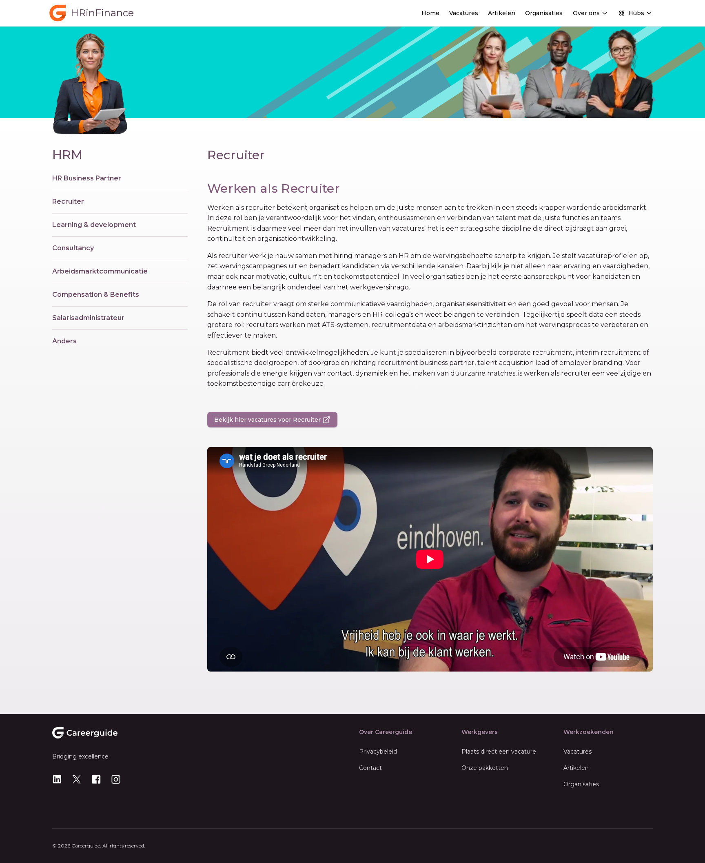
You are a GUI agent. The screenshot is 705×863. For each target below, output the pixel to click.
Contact (370, 768)
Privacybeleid (378, 751)
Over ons (586, 13)
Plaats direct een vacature (498, 751)
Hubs (636, 13)
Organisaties (544, 13)
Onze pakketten (484, 768)
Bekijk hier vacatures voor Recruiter (267, 419)
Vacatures (463, 13)
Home (430, 13)
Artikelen (501, 13)
